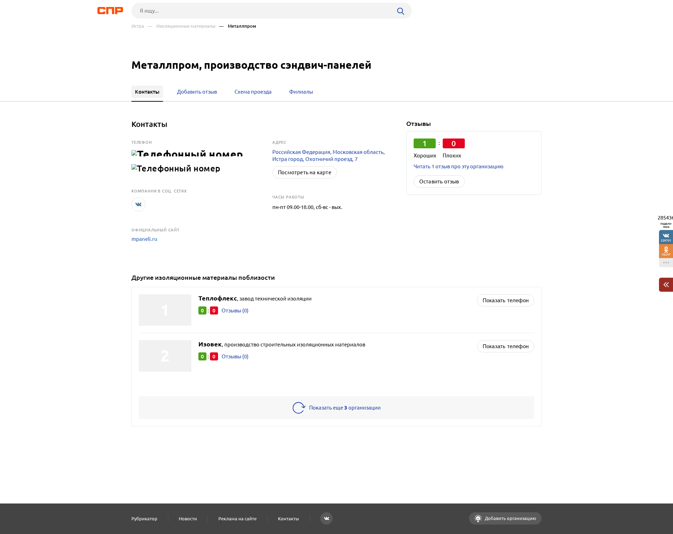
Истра (137, 26)
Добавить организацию (510, 518)
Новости (188, 518)
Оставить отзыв (439, 181)
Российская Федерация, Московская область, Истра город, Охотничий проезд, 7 (328, 155)
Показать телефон (506, 300)
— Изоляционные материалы (182, 26)
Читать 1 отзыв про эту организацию (458, 166)
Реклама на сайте (237, 518)
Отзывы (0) (235, 310)
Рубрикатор (144, 518)
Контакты (288, 518)
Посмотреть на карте (304, 172)
